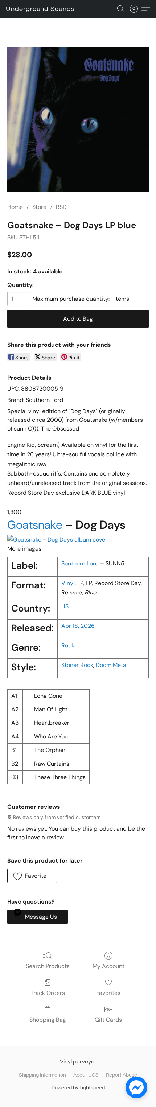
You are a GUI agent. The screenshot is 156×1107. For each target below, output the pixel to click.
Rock (67, 645)
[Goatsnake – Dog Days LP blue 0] (78, 119)
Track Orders (47, 993)
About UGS (86, 1075)
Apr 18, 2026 (78, 626)
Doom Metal (112, 665)
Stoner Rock (77, 665)
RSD (61, 207)
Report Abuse (121, 1075)
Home (15, 207)
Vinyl (68, 583)
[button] (40, 9)
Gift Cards (108, 1020)
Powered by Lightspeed (78, 1087)
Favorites (108, 993)
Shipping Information (42, 1075)
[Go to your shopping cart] (136, 9)
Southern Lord (80, 563)
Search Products (48, 966)
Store (39, 207)
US (65, 606)
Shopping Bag (47, 1020)
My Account (108, 966)
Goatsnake (34, 524)
